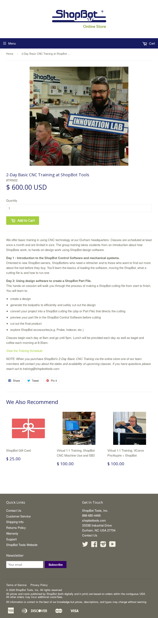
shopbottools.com (94, 520)
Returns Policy (16, 527)
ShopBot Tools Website (21, 544)
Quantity (11, 200)
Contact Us (13, 510)
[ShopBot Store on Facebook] (94, 545)
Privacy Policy (39, 585)
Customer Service (18, 516)
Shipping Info (14, 522)
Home (9, 54)
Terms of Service (16, 585)
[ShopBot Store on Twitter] (85, 545)
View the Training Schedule (24, 350)
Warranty (12, 533)
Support (11, 539)
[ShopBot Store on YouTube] (112, 545)
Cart (151, 43)
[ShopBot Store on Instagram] (103, 545)
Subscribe (56, 564)
